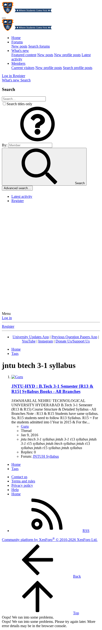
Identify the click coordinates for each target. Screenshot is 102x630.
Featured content (23, 55)
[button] (37, 141)
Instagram (45, 341)
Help (15, 490)
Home (16, 38)
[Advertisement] (51, 258)
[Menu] (4, 18)
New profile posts (67, 55)
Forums (17, 42)
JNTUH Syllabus (46, 456)
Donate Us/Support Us (73, 341)
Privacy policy (22, 485)
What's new (20, 51)
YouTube (29, 341)
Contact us (19, 477)
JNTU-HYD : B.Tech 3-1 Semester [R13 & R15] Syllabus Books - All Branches (52, 389)
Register (17, 201)
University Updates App (31, 337)
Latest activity (21, 196)
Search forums (39, 46)
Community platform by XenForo (49, 540)
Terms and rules (23, 481)
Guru (25, 426)
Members (18, 63)
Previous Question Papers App (74, 337)
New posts (19, 46)
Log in (7, 318)
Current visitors (22, 68)
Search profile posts (77, 68)
